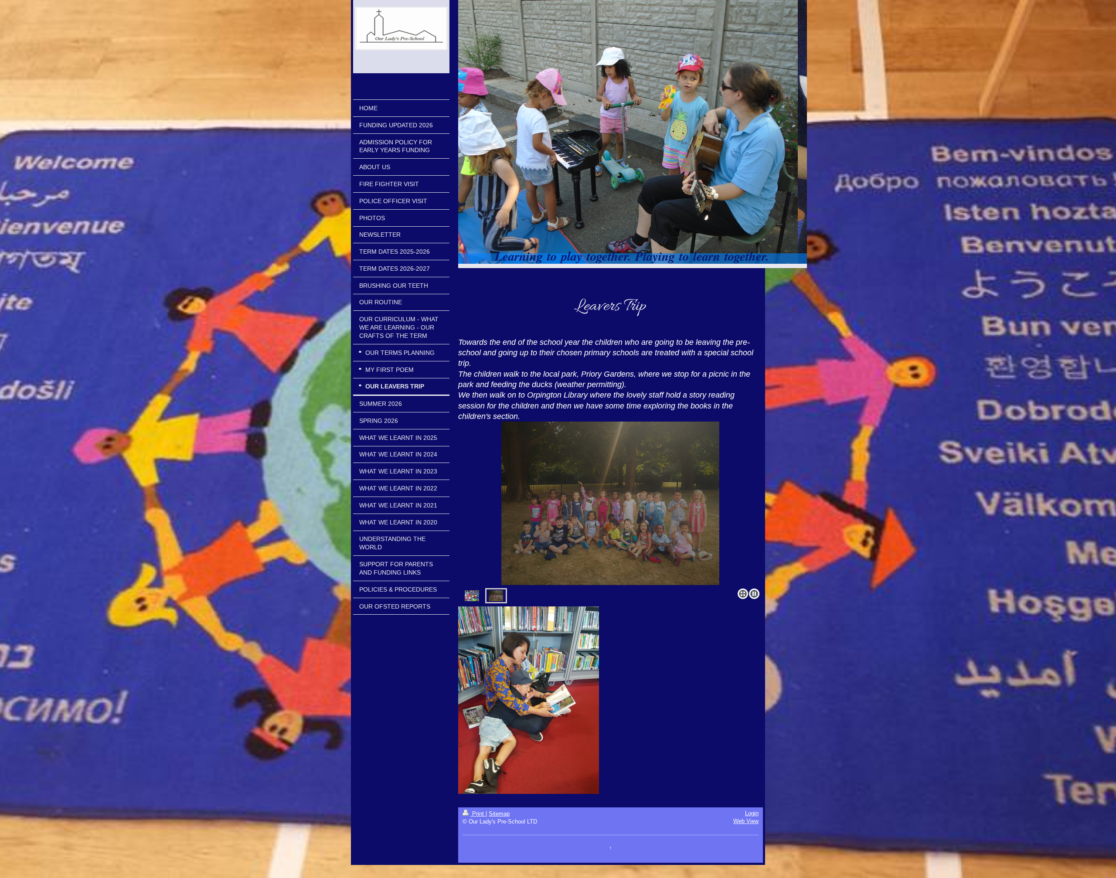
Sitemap (499, 813)
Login (752, 813)
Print (478, 813)
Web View (746, 821)
